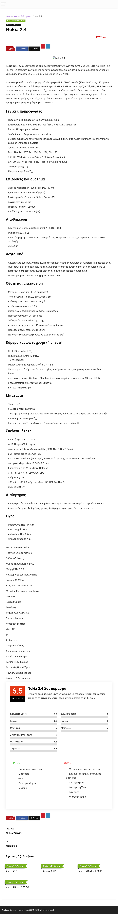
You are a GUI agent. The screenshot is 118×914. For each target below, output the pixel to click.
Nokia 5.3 (11, 845)
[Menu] (3, 4)
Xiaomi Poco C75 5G (17, 887)
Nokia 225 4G (14, 833)
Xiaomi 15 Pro (50, 871)
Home (9, 16)
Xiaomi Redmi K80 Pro (91, 871)
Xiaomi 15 (11, 871)
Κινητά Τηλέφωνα (22, 16)
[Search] (113, 4)
